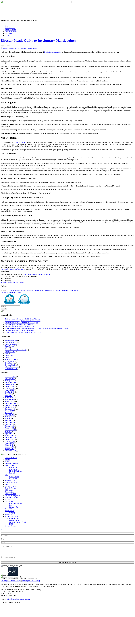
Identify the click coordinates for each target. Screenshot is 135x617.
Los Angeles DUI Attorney (31, 581)
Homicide (8, 484)
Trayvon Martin (10, 365)
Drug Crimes (9, 346)
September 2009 (10, 441)
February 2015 (10, 399)
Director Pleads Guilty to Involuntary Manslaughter (38, 40)
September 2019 (10, 377)
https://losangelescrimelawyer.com (12, 282)
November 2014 (10, 405)
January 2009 (9, 449)
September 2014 (10, 409)
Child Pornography (15, 503)
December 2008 (10, 451)
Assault (7, 460)
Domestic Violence (11, 344)
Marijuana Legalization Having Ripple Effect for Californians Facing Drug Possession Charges (36, 328)
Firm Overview (10, 28)
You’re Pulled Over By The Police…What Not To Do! (23, 332)
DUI (6, 348)
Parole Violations (10, 494)
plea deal (65, 290)
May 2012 (8, 418)
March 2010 (9, 435)
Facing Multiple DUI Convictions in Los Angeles (21, 323)
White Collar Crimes (12, 367)
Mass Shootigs (10, 361)
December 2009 (10, 437)
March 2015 (9, 398)
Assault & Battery (11, 340)
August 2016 (9, 390)
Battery (7, 461)
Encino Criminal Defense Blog (11, 292)
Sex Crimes (9, 501)
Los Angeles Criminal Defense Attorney (36, 274)
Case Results (9, 33)
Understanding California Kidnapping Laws (19, 326)
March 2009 (9, 445)
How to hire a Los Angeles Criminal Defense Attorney (23, 321)
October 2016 (9, 386)
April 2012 (8, 420)
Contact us (8, 35)
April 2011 (8, 424)
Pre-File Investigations (12, 496)
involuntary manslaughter (52, 52)
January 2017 (9, 381)
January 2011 (9, 428)
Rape (11, 505)
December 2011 (10, 422)
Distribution (13, 469)
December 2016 (10, 382)
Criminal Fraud (14, 518)
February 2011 (10, 426)
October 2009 (9, 439)
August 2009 (9, 443)
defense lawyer (21, 142)
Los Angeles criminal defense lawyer (13, 269)
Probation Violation (11, 497)
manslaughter (49, 290)
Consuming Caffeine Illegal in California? (19, 324)
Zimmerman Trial (11, 369)
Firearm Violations (11, 482)
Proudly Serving (10, 526)
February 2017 (10, 379)
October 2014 (9, 407)
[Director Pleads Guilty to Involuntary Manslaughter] (19, 48)
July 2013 (8, 413)
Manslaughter (9, 492)
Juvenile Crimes (10, 359)
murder (58, 290)
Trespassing (9, 514)
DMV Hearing (14, 477)
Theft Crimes (9, 363)
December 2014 (10, 403)
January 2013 (9, 416)
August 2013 (9, 411)
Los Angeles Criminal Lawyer (11, 581)
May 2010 (8, 432)
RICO (11, 524)
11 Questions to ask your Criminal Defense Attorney (22, 319)
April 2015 (8, 396)
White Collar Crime (11, 516)
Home (7, 26)
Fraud (7, 353)
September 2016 (10, 388)
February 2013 (10, 415)
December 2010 (10, 430)
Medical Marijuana (15, 471)
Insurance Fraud (10, 486)
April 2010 (8, 433)
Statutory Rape (14, 507)
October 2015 (9, 392)
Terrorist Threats (10, 509)
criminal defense (14, 290)
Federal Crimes (10, 352)
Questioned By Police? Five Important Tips (19, 330)
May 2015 (8, 394)
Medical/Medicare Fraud (17, 522)
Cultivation (13, 467)
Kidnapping (9, 490)
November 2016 (10, 384)
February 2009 (10, 447)
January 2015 (9, 401)
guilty (23, 290)
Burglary (12, 513)
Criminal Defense (11, 31)
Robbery (8, 499)
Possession (12, 473)
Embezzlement (14, 520)
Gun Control (9, 355)
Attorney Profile (10, 30)
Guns (7, 357)
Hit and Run (13, 478)
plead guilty (74, 290)
